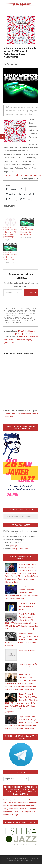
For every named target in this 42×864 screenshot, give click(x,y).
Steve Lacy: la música (27, 650)
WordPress (29, 860)
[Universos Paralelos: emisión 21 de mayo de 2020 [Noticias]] (11, 247)
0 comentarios (14, 322)
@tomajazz (14, 546)
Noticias (10, 311)
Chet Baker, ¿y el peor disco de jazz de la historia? (27, 606)
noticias (7, 318)
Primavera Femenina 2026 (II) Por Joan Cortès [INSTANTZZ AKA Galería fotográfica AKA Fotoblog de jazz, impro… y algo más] (21, 640)
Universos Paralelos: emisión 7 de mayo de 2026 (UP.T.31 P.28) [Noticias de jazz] (11, 232)
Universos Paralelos (23, 320)
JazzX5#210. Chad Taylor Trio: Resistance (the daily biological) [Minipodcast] (21, 340)
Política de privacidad (11, 858)
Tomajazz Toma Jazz (20, 549)
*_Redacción (20, 311)
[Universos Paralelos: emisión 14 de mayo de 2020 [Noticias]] (27, 222)
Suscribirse (31, 292)
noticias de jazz (19, 318)
